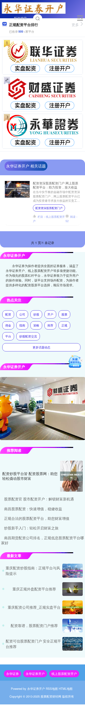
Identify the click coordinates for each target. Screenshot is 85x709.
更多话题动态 (41, 347)
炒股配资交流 (28, 336)
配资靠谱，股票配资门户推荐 (34, 625)
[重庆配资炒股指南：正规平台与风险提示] (72, 570)
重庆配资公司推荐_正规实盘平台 (34, 607)
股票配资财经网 (51, 696)
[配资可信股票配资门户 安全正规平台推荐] (72, 644)
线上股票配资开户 (64, 673)
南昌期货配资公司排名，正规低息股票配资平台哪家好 (42, 540)
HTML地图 (66, 688)
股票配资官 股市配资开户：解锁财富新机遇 (39, 499)
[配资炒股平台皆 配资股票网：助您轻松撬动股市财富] (71, 476)
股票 (64, 314)
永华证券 (12, 673)
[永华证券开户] (34, 7)
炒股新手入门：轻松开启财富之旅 (31, 528)
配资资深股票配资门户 (49, 208)
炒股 (36, 314)
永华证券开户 (35, 673)
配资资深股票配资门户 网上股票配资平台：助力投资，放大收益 (55, 185)
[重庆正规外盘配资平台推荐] (72, 589)
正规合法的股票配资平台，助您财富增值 (36, 518)
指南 (22, 325)
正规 (64, 325)
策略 (36, 325)
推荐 (50, 325)
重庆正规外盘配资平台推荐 (34, 589)
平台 (8, 336)
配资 (8, 314)
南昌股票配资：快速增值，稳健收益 (33, 508)
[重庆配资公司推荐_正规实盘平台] (72, 607)
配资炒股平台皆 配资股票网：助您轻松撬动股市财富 (30, 476)
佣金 (8, 325)
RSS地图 (52, 688)
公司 (22, 314)
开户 (50, 314)
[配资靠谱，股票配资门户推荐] (72, 625)
